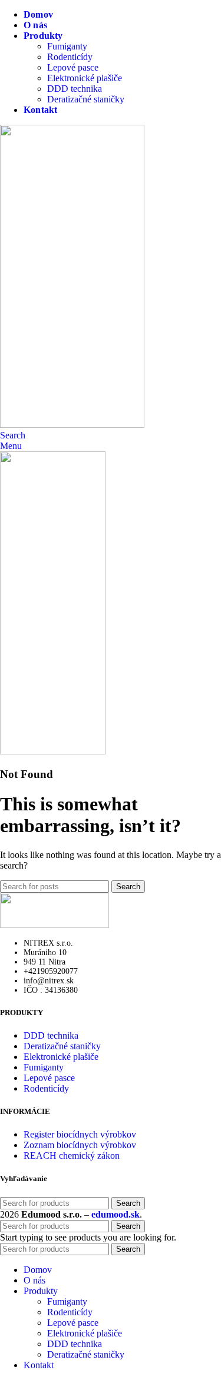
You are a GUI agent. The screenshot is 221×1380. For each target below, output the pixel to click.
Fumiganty (67, 46)
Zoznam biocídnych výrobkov (80, 1145)
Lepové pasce (72, 67)
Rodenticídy (70, 57)
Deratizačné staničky (85, 99)
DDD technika (74, 89)
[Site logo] (72, 425)
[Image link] (54, 925)
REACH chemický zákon (72, 1155)
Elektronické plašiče (84, 78)
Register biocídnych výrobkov (80, 1134)
